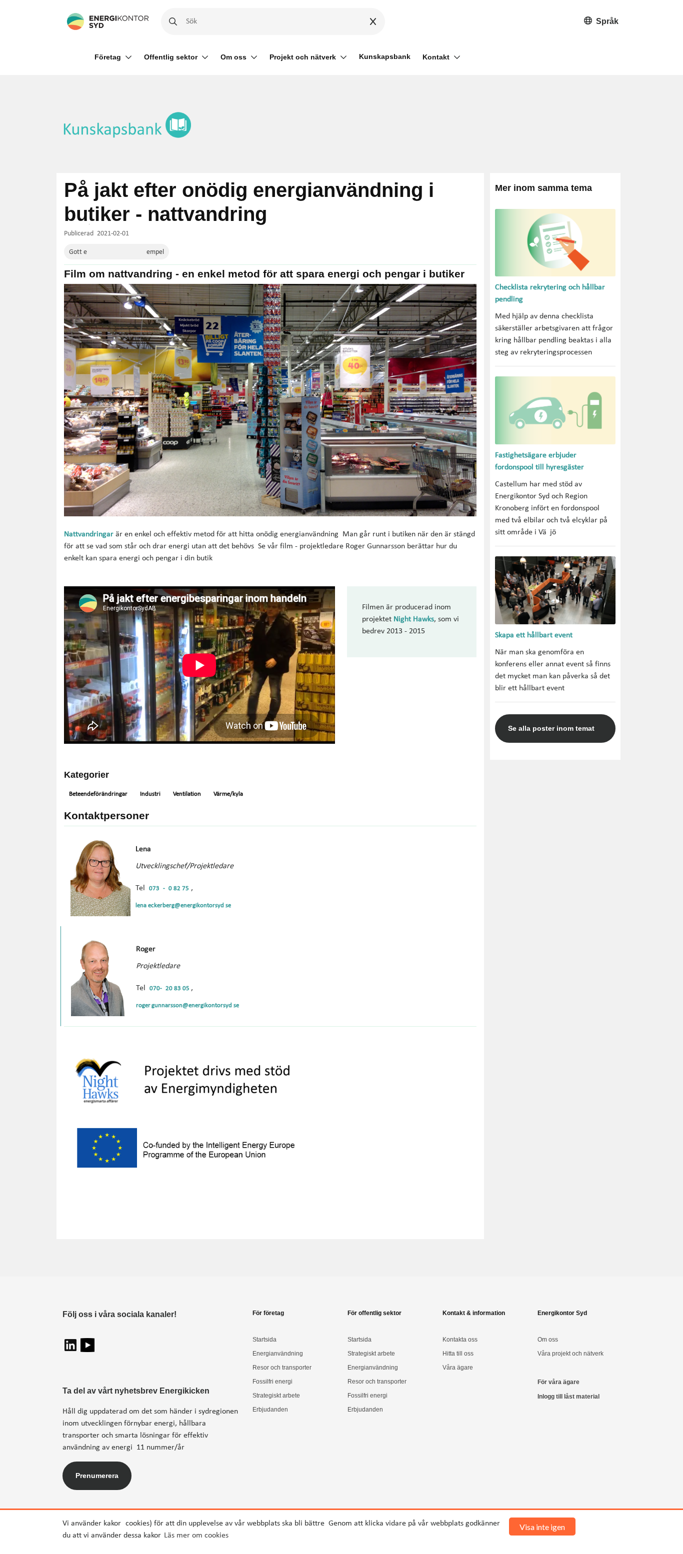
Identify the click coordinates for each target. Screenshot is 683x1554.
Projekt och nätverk (303, 57)
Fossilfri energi (272, 1381)
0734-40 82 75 (169, 888)
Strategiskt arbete (276, 1395)
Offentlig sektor (171, 57)
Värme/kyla (228, 794)
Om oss (233, 57)
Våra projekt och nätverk (571, 1353)
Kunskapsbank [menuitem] (384, 56)
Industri (150, 794)
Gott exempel (116, 252)
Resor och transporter (282, 1367)
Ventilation (187, 794)
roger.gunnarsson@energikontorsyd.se (187, 1005)
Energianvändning (277, 1353)
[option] (601, 21)
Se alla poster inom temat (551, 728)
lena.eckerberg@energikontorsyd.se (183, 905)
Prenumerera (97, 1476)
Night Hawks (414, 619)
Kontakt (436, 57)
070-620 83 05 (170, 988)
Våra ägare (457, 1367)
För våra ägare (559, 1382)
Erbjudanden (270, 1409)
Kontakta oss (460, 1339)
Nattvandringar (89, 534)
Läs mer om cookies (196, 1536)
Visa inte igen (542, 1527)
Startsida (264, 1339)
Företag (107, 57)
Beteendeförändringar (98, 794)
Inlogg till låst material (569, 1396)
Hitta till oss (458, 1353)
